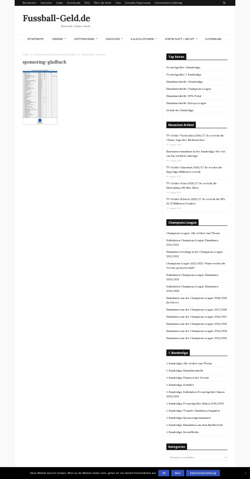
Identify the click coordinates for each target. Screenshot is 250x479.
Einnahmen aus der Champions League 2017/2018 (196, 309)
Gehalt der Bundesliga (179, 110)
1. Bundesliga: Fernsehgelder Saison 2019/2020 (195, 403)
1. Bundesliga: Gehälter (180, 384)
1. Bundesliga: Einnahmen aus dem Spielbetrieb (194, 425)
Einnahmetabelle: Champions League (188, 88)
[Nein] (245, 473)
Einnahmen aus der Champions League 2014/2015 (196, 331)
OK (163, 473)
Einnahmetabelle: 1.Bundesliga (184, 81)
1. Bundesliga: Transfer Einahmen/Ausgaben (193, 410)
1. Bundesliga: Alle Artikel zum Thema (189, 363)
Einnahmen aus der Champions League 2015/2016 (196, 324)
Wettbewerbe (84, 39)
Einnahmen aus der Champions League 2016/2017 (196, 316)
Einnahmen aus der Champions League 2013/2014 (196, 338)
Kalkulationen (142, 39)
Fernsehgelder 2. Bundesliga (183, 74)
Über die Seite (102, 2)
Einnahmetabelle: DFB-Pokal (183, 96)
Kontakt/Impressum (138, 2)
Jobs (118, 2)
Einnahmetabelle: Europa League (186, 103)
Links (59, 2)
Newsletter (30, 2)
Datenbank (213, 39)
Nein (177, 473)
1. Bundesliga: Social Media (182, 432)
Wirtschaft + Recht (179, 39)
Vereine (57, 39)
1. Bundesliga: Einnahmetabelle (184, 370)
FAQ (87, 2)
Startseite (36, 39)
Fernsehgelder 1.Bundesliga (183, 67)
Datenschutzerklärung (168, 2)
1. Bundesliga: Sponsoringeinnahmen (188, 417)
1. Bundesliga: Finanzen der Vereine (187, 377)
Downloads (73, 2)
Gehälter (113, 39)
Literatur (46, 2)
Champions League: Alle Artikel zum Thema (193, 233)
